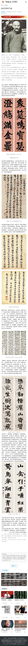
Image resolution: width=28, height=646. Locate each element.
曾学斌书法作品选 (19, 614)
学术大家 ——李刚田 (6, 600)
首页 (2, 5)
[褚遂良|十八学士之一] (20, 595)
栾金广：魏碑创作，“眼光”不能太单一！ (7, 629)
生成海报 (5, 570)
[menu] (25, 2)
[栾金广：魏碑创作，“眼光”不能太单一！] (7, 624)
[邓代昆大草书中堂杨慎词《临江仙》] (20, 624)
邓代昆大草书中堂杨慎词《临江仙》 (20, 629)
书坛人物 (19, 11)
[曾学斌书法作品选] (20, 609)
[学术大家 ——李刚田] (7, 595)
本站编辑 (3, 11)
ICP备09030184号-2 (21, 643)
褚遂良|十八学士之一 (20, 600)
